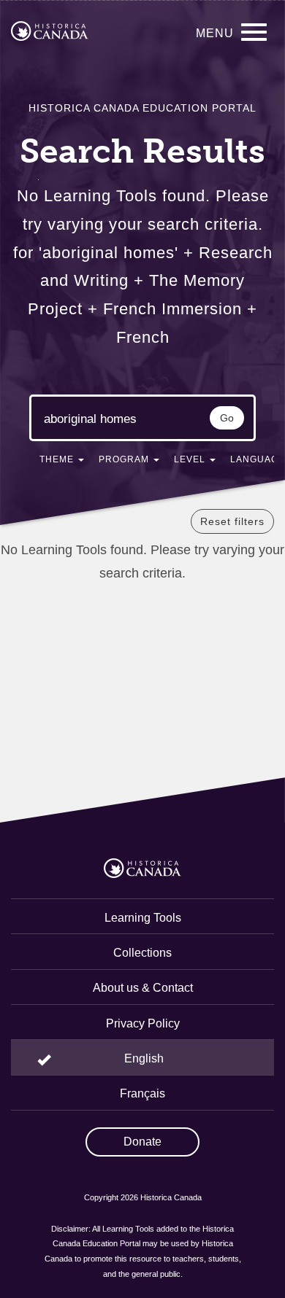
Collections (142, 953)
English (144, 1058)
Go (227, 418)
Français (142, 1093)
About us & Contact (143, 988)
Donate (142, 1141)
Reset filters (232, 521)
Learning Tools (142, 918)
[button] (61, 462)
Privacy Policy (143, 1023)
